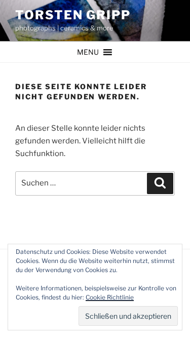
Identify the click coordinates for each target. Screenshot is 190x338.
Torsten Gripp (73, 15)
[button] (88, 52)
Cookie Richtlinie (110, 297)
